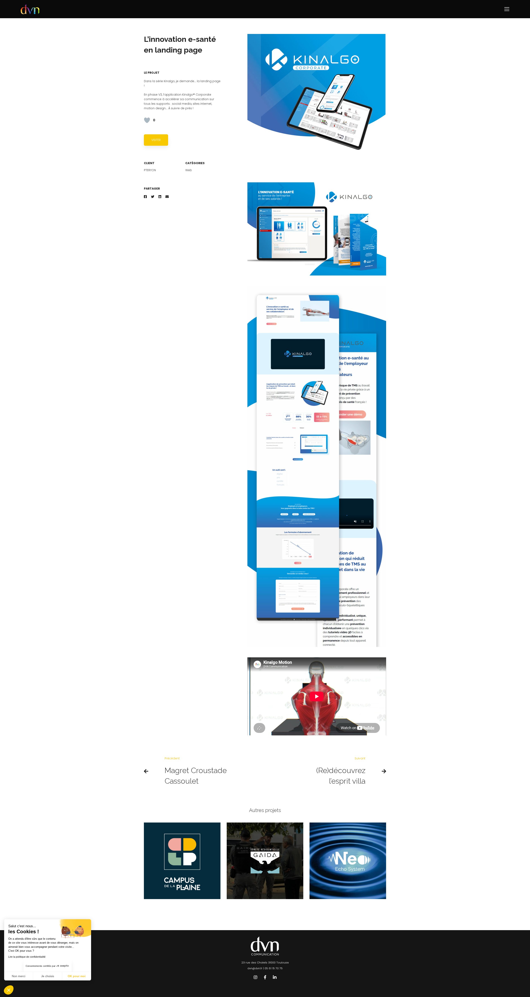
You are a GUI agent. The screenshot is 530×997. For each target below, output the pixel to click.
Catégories (195, 163)
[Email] (167, 196)
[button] (9, 990)
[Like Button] (147, 120)
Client (149, 163)
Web (188, 170)
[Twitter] (152, 196)
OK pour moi (77, 976)
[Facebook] (145, 196)
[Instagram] (255, 977)
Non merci (18, 976)
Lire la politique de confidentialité (27, 956)
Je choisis (47, 976)
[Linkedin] (160, 196)
